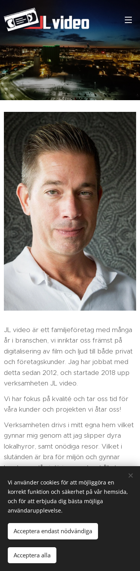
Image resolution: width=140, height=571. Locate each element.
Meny (128, 19)
